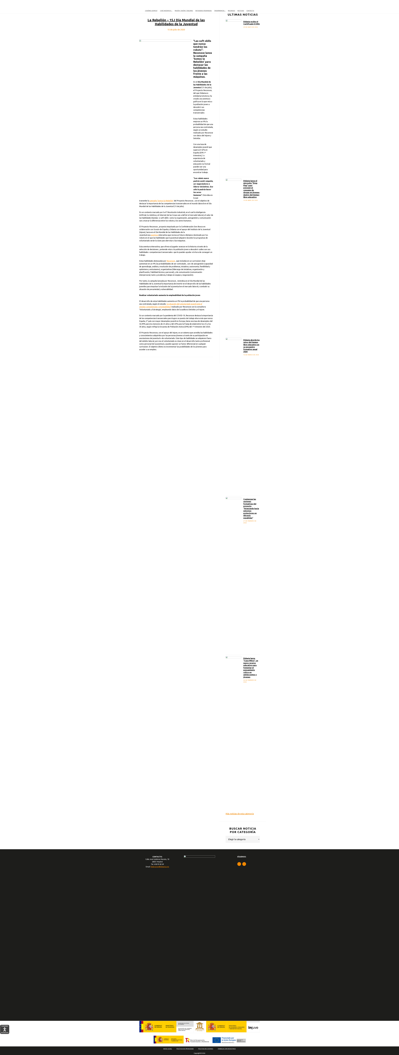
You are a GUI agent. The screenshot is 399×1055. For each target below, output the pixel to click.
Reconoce (171, 261)
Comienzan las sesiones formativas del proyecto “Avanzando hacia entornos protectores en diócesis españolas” (251, 508)
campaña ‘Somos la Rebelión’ (161, 201)
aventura (155, 235)
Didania (199, 4)
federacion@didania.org (160, 867)
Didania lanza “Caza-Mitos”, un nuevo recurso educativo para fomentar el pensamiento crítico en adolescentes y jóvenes (250, 667)
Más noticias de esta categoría (240, 813)
